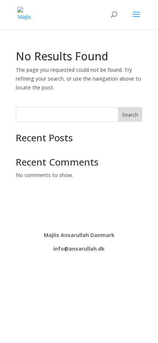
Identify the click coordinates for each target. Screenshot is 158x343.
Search (130, 114)
